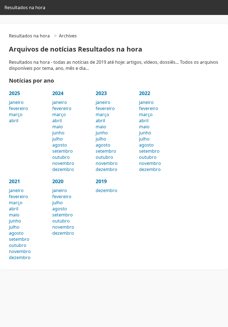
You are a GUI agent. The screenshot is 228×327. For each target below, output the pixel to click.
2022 (144, 93)
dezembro (63, 169)
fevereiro (18, 108)
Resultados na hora (24, 7)
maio (57, 127)
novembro (63, 163)
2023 (101, 93)
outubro (61, 157)
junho (58, 133)
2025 (14, 93)
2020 (57, 181)
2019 (101, 181)
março (16, 114)
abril (13, 120)
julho (57, 139)
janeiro (16, 102)
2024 (57, 93)
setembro (62, 151)
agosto (59, 145)
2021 (14, 181)
